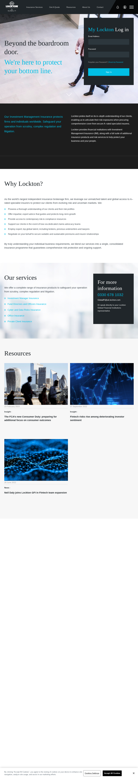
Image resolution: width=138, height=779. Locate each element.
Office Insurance (16, 315)
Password (92, 49)
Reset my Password (116, 62)
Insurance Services (34, 7)
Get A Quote (54, 7)
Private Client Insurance (20, 321)
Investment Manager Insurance (23, 298)
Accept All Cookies (112, 773)
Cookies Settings (92, 773)
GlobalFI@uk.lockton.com (109, 300)
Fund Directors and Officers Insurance (27, 304)
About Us (86, 7)
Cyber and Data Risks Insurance (24, 310)
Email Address (93, 36)
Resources (71, 7)
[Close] (134, 773)
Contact (100, 7)
